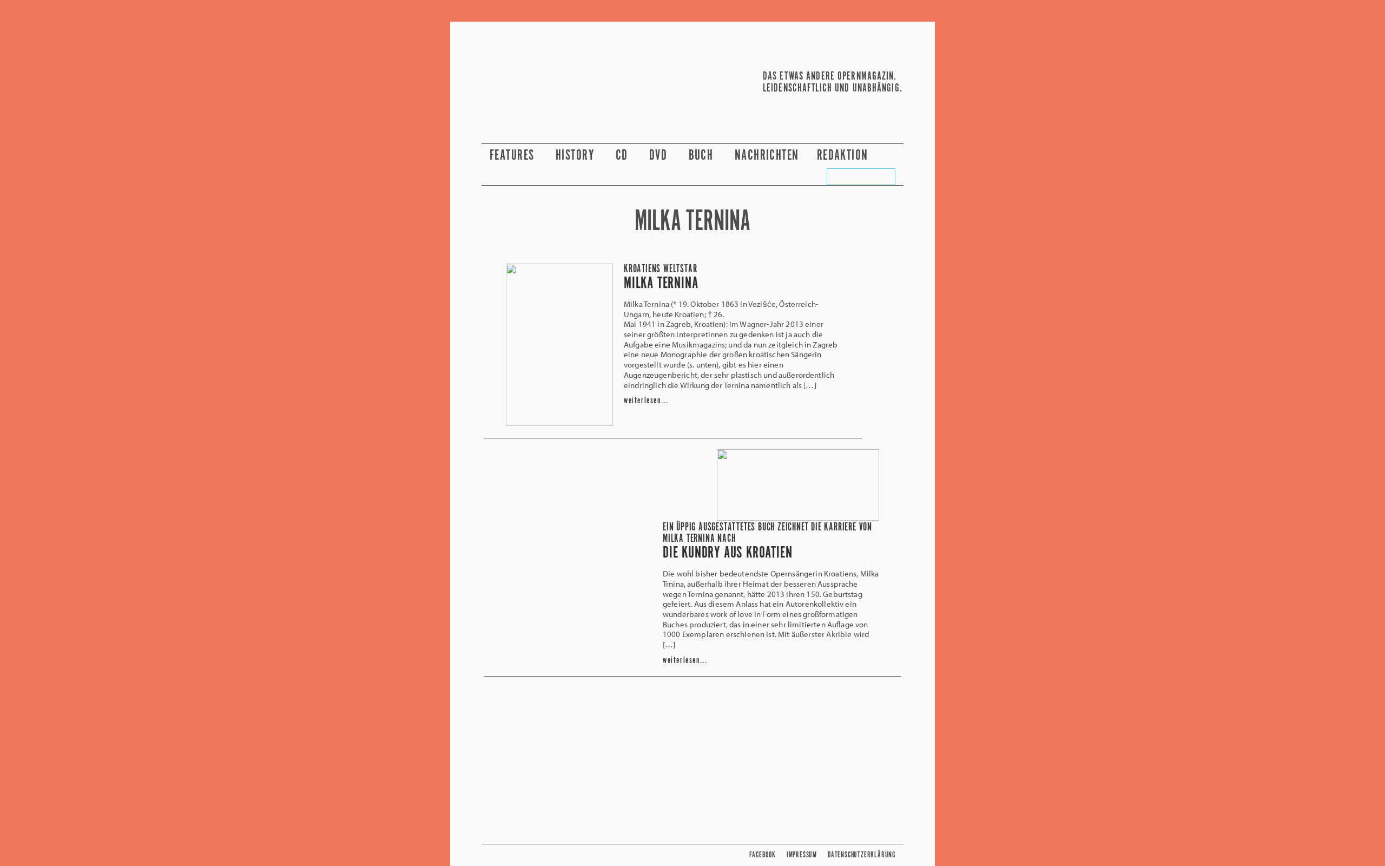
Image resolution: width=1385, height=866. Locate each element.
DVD (660, 155)
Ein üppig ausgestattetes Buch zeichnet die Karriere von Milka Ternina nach (767, 533)
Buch (703, 155)
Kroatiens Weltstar (660, 269)
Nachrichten (767, 155)
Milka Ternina (661, 283)
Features (514, 155)
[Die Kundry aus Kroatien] (798, 517)
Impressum (802, 855)
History (577, 155)
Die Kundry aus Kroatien (727, 553)
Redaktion (844, 155)
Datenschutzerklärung (861, 855)
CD (623, 155)
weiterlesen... (646, 400)
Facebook (762, 855)
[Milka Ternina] (559, 422)
